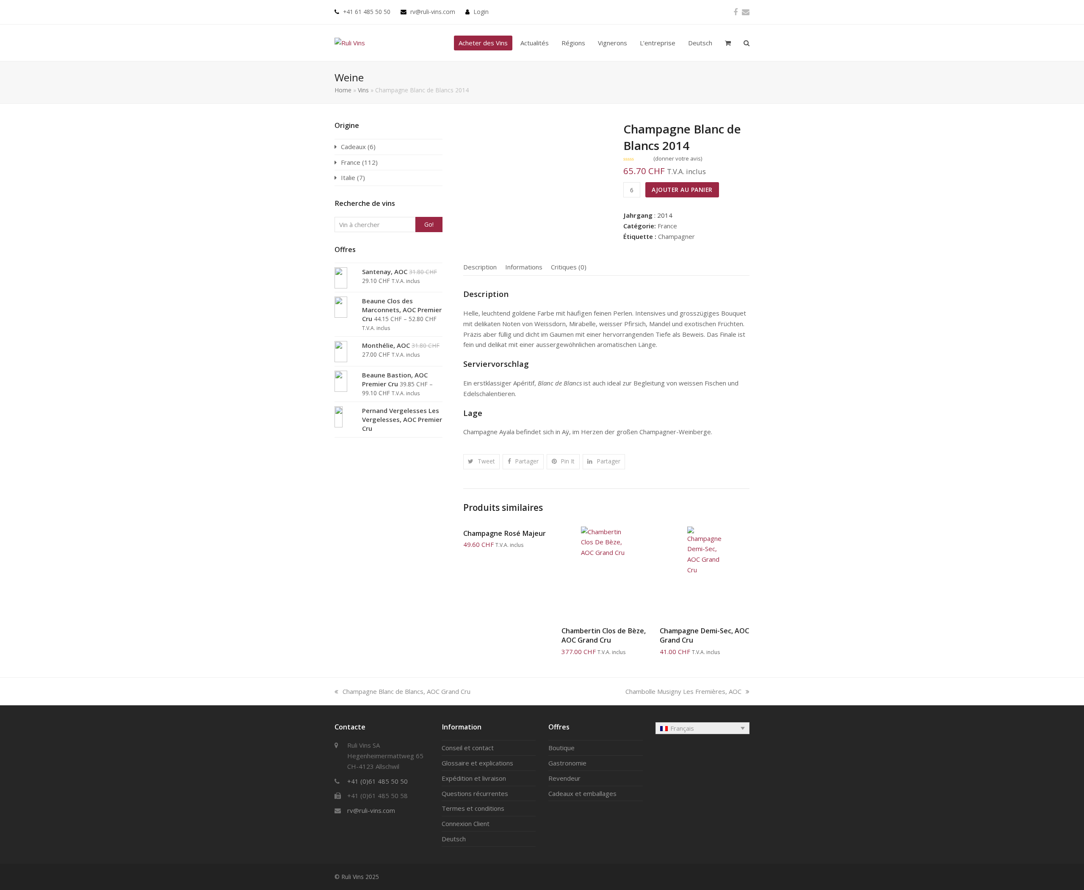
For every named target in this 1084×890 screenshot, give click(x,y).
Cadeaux (353, 146)
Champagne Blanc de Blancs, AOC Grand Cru (406, 691)
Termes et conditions (473, 808)
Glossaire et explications (477, 763)
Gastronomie (567, 763)
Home (343, 90)
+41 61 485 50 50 (366, 12)
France (667, 226)
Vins (363, 90)
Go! (429, 224)
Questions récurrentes (475, 793)
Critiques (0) (568, 267)
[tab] (480, 266)
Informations (523, 267)
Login (481, 12)
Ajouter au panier (682, 190)
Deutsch (454, 839)
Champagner (676, 236)
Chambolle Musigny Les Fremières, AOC (683, 691)
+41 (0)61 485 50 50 (377, 781)
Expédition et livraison (474, 778)
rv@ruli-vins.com (432, 12)
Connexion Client (465, 823)
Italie (348, 177)
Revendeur (564, 778)
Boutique (561, 747)
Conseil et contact (468, 747)
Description (480, 267)
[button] (481, 461)
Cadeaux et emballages (582, 793)
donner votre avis (678, 158)
